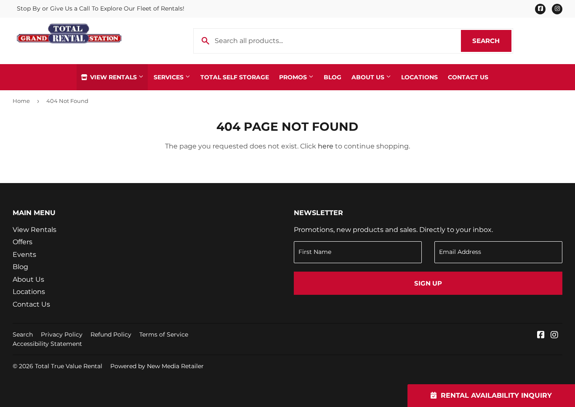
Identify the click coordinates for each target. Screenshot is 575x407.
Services (169, 77)
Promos (294, 77)
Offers (22, 242)
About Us (368, 77)
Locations (419, 77)
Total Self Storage (234, 77)
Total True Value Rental (68, 366)
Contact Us (468, 77)
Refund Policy (111, 334)
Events (24, 255)
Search (491, 41)
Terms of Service (163, 334)
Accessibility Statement (47, 343)
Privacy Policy (62, 334)
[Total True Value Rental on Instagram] (554, 336)
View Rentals (113, 77)
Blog (332, 77)
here (325, 146)
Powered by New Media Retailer (157, 366)
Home (21, 100)
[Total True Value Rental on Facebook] (541, 336)
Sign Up (428, 283)
